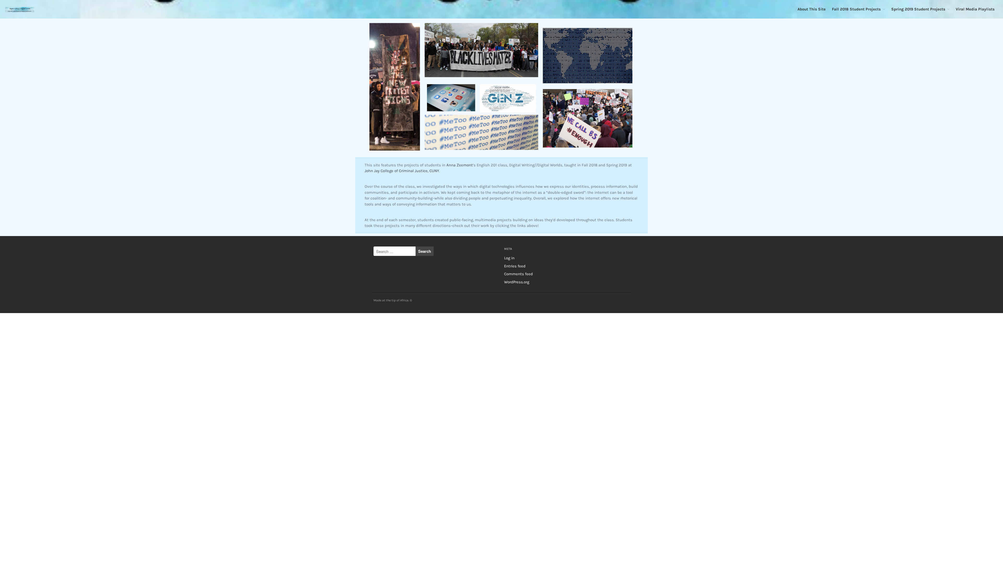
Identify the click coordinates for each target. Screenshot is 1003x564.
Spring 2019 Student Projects (918, 9)
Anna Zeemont (459, 165)
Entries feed (515, 266)
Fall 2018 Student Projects (856, 9)
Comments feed (518, 274)
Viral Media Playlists (975, 9)
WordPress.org (516, 282)
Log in (509, 258)
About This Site (811, 9)
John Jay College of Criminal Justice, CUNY (402, 170)
